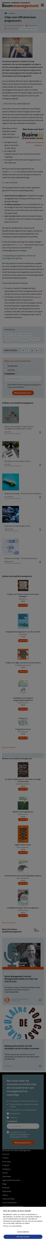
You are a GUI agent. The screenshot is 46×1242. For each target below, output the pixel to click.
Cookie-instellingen (23, 1232)
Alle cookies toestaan (23, 1237)
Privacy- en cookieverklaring (12, 1226)
